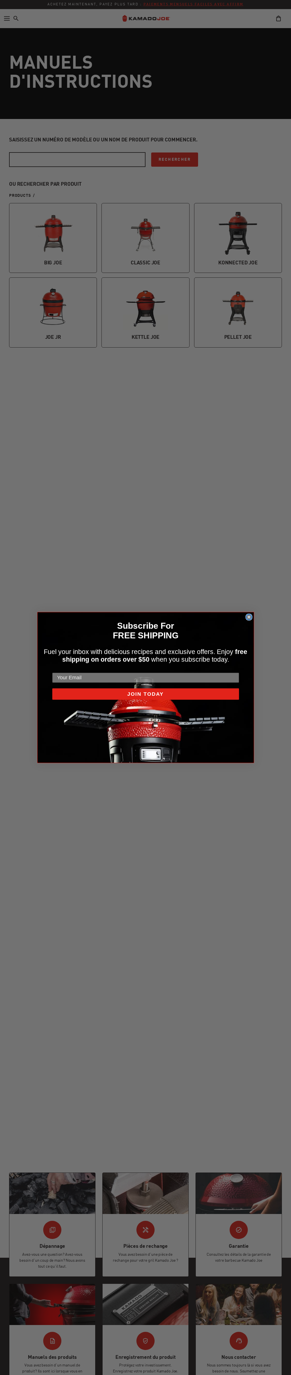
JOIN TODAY (145, 694)
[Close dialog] (249, 617)
